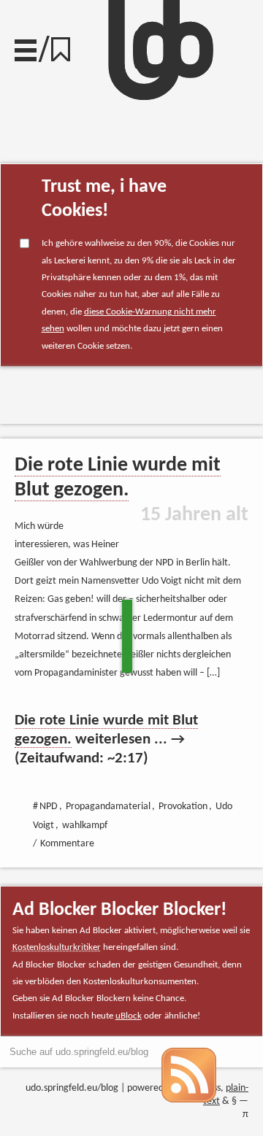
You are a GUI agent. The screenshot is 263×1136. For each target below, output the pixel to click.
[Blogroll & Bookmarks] (65, 45)
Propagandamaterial (108, 806)
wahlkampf (84, 825)
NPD (48, 806)
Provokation (52, 387)
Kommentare (67, 843)
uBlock (128, 1016)
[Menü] (26, 46)
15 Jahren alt (194, 515)
